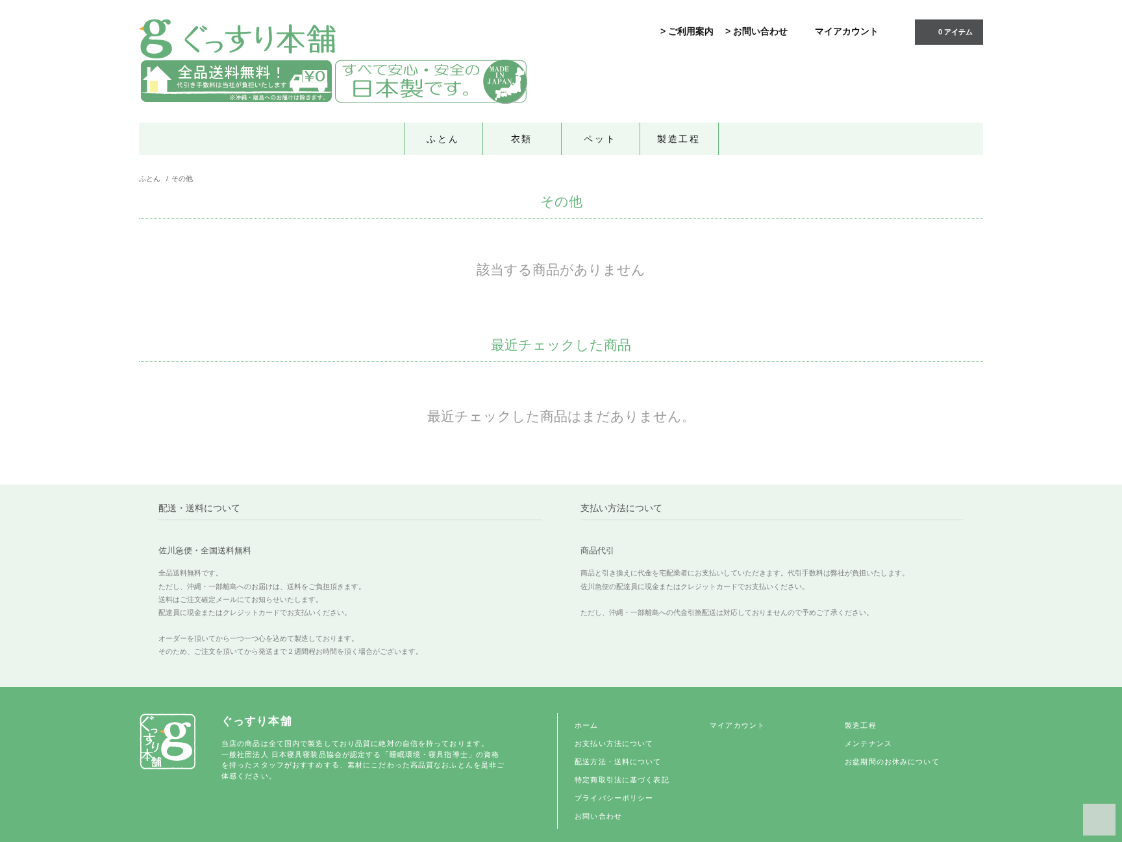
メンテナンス (868, 743)
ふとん (443, 139)
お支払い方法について (614, 743)
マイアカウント (847, 31)
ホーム (586, 725)
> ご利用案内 (687, 31)
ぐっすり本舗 (256, 721)
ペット (600, 139)
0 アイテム (955, 32)
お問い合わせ (598, 816)
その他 (182, 178)
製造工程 (679, 139)
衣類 (522, 139)
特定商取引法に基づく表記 (622, 780)
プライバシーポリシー (614, 798)
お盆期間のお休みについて (892, 761)
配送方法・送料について (618, 761)
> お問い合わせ (756, 31)
